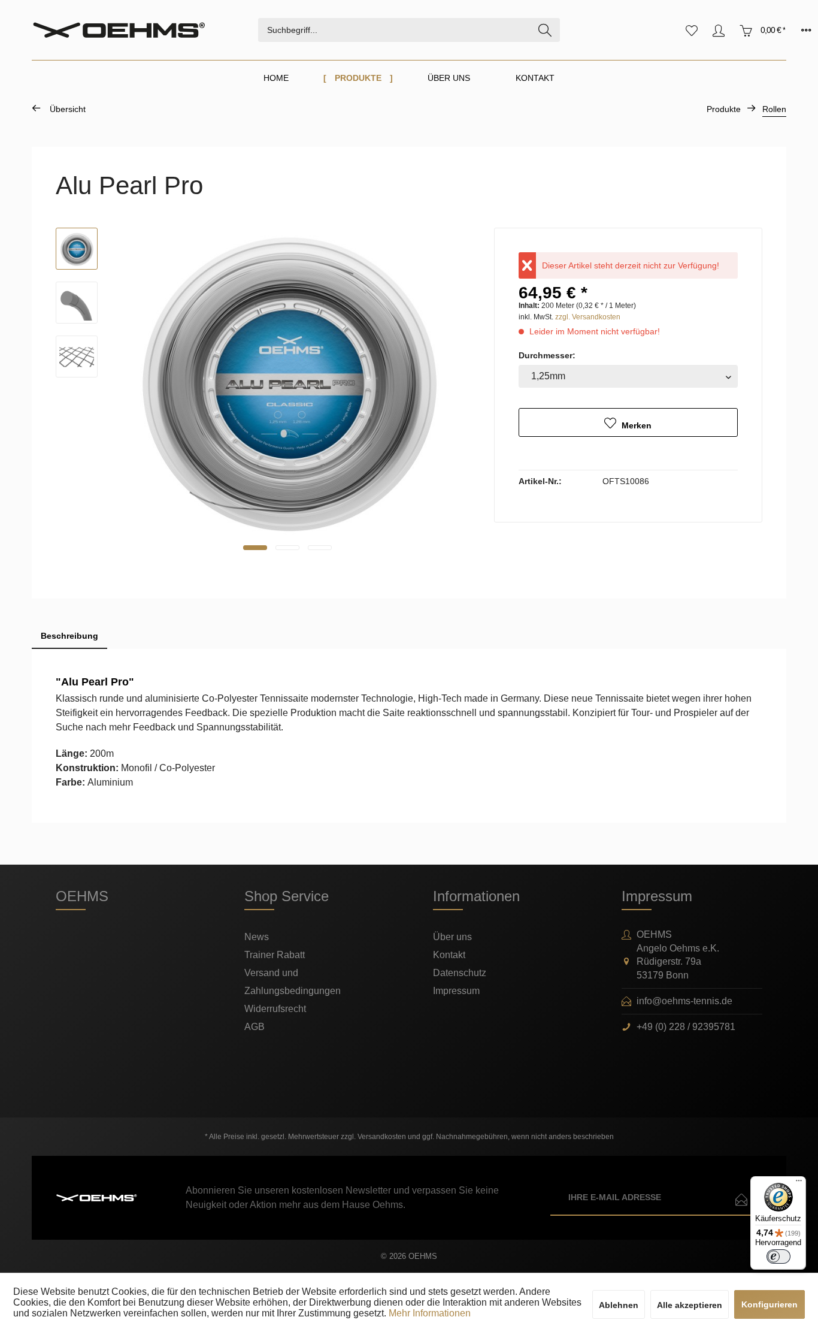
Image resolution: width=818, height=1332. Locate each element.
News (256, 937)
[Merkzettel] (691, 30)
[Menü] (799, 1183)
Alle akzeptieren (689, 1305)
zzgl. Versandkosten (587, 317)
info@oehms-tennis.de (684, 1001)
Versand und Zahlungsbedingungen (292, 982)
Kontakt (449, 955)
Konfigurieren (769, 1304)
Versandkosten (382, 1136)
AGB (254, 1027)
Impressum (456, 991)
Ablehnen (618, 1305)
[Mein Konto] (718, 30)
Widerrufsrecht (275, 1009)
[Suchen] (545, 30)
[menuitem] (409, 30)
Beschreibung (69, 636)
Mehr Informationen (430, 1313)
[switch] (778, 1256)
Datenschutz (459, 973)
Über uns (452, 937)
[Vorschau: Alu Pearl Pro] (77, 249)
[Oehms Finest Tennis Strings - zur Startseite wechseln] (145, 30)
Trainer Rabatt (274, 955)
